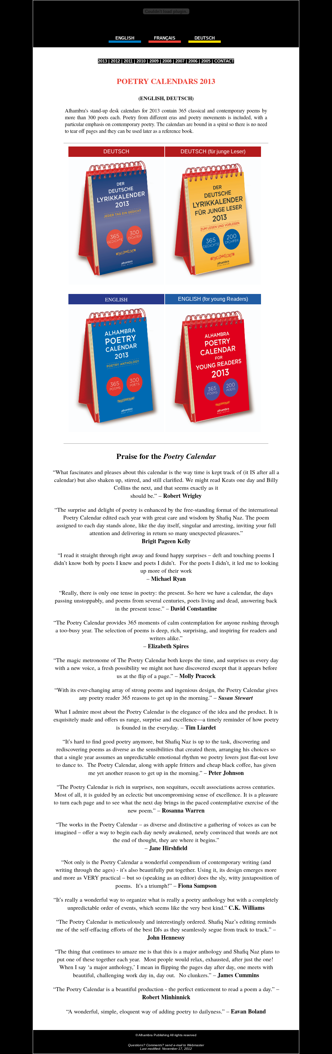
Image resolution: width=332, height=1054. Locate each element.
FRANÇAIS (164, 38)
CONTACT (224, 61)
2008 (167, 61)
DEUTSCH (205, 38)
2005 (205, 61)
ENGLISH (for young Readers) (213, 299)
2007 (179, 61)
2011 (128, 61)
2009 (154, 61)
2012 (115, 61)
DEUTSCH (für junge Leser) (213, 151)
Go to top (166, 1022)
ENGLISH (124, 38)
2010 (141, 61)
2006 (192, 61)
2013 (102, 61)
